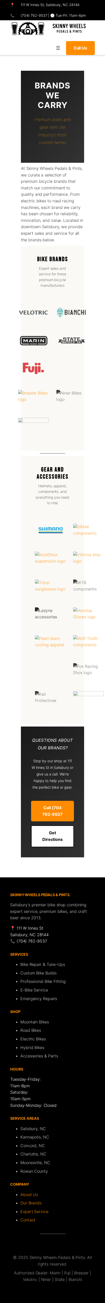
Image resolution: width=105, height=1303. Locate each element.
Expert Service (34, 1211)
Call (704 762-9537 (52, 811)
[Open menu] (58, 48)
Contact (27, 1219)
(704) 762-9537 (33, 15)
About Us (29, 1194)
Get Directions (52, 836)
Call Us (80, 47)
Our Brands (31, 1202)
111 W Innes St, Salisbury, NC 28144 (50, 5)
